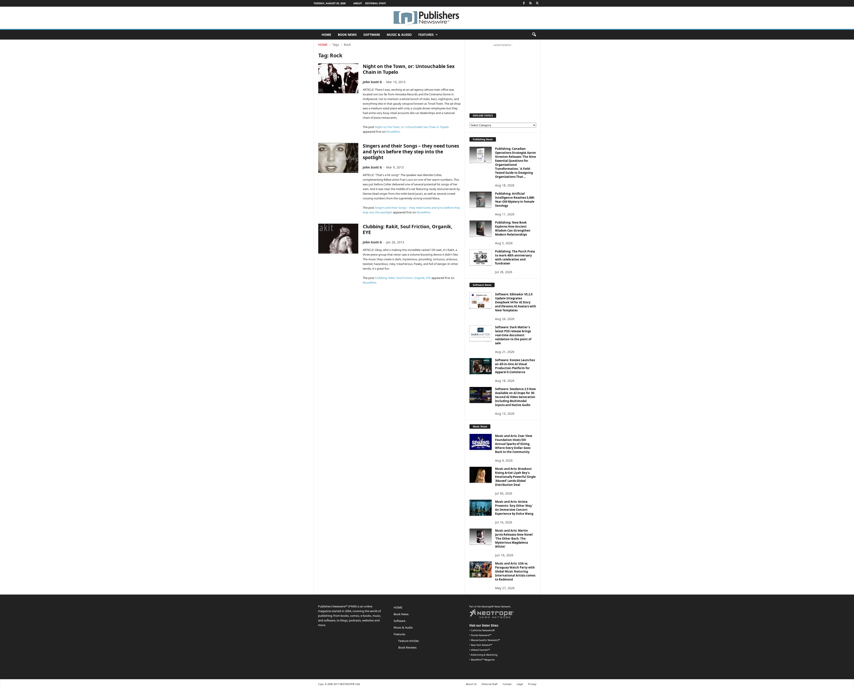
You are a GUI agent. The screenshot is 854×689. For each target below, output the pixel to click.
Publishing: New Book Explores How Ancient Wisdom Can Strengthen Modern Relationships (512, 228)
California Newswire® (483, 630)
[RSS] (530, 3)
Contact (507, 684)
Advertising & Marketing (484, 654)
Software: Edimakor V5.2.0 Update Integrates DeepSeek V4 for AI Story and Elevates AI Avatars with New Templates (515, 302)
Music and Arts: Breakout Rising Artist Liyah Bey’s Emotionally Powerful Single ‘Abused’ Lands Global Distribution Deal (515, 477)
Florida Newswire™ (481, 635)
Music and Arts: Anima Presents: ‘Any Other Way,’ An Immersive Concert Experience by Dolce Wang (514, 508)
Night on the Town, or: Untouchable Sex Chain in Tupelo (409, 69)
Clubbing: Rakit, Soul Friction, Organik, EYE (407, 229)
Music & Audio (399, 34)
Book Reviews (407, 647)
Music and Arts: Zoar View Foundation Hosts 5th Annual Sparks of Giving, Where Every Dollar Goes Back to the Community (513, 444)
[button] (534, 35)
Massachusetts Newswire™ (485, 640)
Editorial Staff (375, 3)
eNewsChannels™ (480, 649)
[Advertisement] (502, 76)
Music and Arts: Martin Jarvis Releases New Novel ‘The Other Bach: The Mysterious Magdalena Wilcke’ (514, 539)
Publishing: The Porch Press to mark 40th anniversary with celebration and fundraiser (515, 257)
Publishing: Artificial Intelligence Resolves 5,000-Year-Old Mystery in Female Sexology (515, 200)
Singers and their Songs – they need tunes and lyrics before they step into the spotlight (411, 151)
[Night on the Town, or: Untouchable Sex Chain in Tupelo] (338, 78)
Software (371, 34)
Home (323, 44)
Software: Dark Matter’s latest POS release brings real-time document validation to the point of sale (513, 335)
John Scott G (372, 82)
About (357, 3)
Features (426, 34)
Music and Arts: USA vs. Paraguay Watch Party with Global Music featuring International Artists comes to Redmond (515, 571)
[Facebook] (524, 3)
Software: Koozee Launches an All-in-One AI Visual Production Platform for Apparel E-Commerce (515, 366)
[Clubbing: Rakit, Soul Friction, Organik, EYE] (338, 239)
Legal (520, 684)
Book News (347, 34)
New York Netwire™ (481, 645)
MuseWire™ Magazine (483, 659)
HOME (326, 34)
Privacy (532, 684)
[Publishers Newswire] (427, 18)
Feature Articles (408, 641)
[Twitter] (537, 3)
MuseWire (393, 132)
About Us (471, 684)
